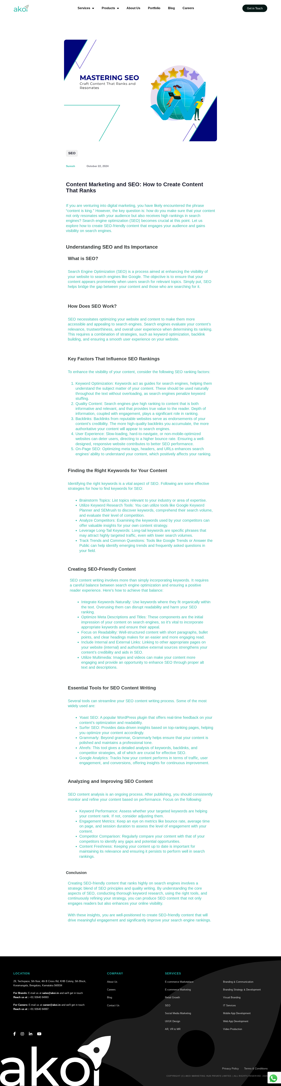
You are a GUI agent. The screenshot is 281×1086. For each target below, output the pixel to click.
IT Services (229, 1005)
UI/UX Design (172, 1021)
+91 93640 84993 (39, 997)
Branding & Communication (238, 981)
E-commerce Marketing (178, 989)
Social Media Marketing (178, 1013)
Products (108, 8)
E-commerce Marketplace (179, 981)
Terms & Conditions (256, 1068)
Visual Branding (231, 997)
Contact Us (113, 1005)
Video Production (232, 1029)
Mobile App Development (237, 1013)
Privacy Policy (230, 1068)
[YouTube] (39, 1033)
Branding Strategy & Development (242, 989)
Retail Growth (172, 997)
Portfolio (154, 8)
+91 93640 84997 (39, 1009)
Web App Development (235, 1021)
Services (84, 8)
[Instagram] (22, 1033)
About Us (133, 8)
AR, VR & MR (172, 1029)
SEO (72, 153)
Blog (171, 8)
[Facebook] (14, 1033)
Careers (188, 8)
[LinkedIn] (30, 1033)
